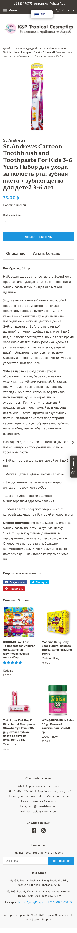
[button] (13, 662)
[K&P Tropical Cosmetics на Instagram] (43, 831)
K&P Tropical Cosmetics (53, 915)
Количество (12, 215)
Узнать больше (46, 253)
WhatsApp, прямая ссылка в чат (38, 786)
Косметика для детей (26, 48)
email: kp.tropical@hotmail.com (38, 811)
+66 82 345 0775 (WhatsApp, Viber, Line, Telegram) (38, 791)
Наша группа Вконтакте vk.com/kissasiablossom (38, 796)
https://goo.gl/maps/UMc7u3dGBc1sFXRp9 (45, 902)
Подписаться (61, 861)
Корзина (67, 10)
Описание (15, 253)
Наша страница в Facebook (38, 801)
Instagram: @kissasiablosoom (38, 806)
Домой (6, 48)
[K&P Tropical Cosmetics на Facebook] (33, 831)
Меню (12, 10)
